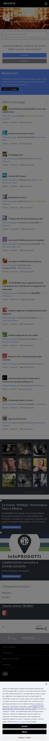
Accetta (24, 726)
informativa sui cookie (17, 721)
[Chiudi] (46, 684)
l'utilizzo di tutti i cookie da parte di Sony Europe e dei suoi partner (23, 707)
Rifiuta (24, 732)
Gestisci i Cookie (24, 737)
